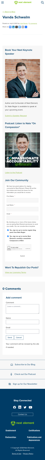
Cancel (19, 337)
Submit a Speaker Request (16, 116)
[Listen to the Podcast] (22, 150)
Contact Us (22, 414)
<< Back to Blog (9, 12)
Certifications (34, 430)
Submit (22, 256)
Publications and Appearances (34, 438)
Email (8, 327)
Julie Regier (24, 23)
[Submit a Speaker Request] (22, 78)
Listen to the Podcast (13, 172)
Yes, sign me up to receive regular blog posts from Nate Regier (23, 231)
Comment (10, 302)
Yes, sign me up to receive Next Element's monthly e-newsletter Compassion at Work (20, 238)
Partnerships (10, 437)
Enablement (11, 430)
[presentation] (19, 247)
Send (10, 337)
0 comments (33, 23)
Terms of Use (16, 454)
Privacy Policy (28, 454)
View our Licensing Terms (15, 272)
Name (8, 318)
